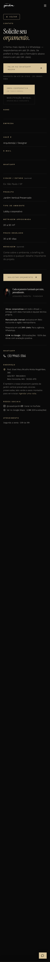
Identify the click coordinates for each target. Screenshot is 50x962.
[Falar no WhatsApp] (43, 955)
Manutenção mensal (19, 99)
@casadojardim (14, 406)
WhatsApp (9, 164)
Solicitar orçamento (20, 277)
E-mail (7, 151)
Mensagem (13, 247)
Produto (8, 192)
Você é (7, 137)
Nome (6, 110)
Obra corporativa (17, 89)
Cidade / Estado (17, 178)
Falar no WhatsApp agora (19, 68)
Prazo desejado (13, 233)
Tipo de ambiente (14, 206)
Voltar (13, 17)
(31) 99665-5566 (17, 356)
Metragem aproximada (17, 219)
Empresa (8, 123)
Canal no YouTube (32, 406)
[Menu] (45, 5)
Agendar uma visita (27, 393)
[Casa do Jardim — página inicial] (8, 5)
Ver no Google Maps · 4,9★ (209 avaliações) (26, 410)
